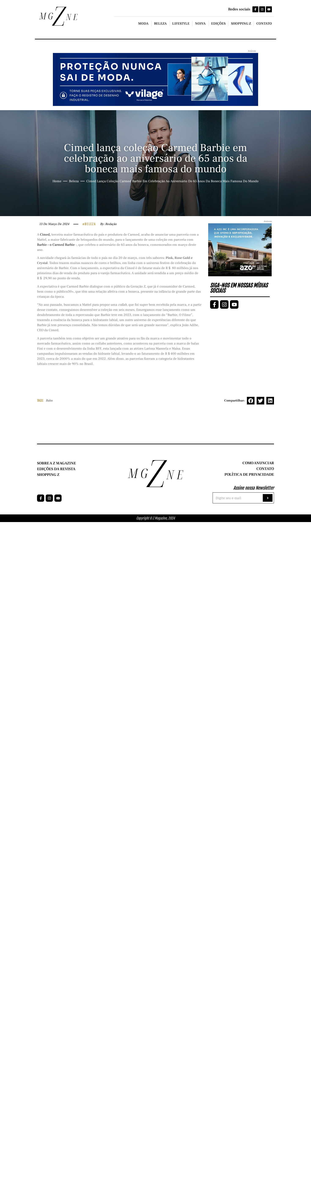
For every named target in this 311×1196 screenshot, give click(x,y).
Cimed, (45, 234)
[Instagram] (262, 9)
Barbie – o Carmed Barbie (56, 245)
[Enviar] (267, 498)
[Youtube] (269, 9)
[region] (55, 1163)
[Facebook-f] (255, 9)
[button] (251, 400)
